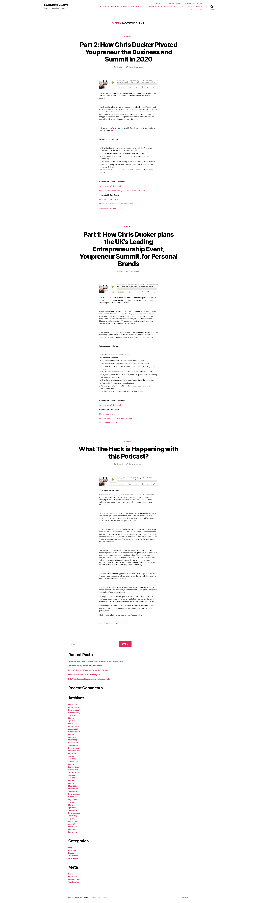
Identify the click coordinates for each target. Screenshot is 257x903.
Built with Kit (111, 486)
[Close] (163, 413)
